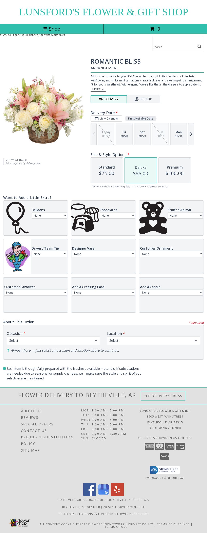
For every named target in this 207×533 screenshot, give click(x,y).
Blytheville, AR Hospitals (129, 500)
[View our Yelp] (117, 495)
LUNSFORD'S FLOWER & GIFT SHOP (103, 12)
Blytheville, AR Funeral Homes (82, 500)
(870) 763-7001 (170, 428)
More (96, 89)
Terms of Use (116, 527)
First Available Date (140, 118)
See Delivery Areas (163, 395)
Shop (54, 28)
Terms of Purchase (173, 524)
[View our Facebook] (89, 495)
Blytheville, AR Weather (81, 507)
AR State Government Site (124, 507)
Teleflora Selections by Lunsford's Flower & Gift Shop (103, 514)
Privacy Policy (140, 524)
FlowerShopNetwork (106, 524)
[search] (199, 46)
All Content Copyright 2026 (63, 524)
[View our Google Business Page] (103, 495)
